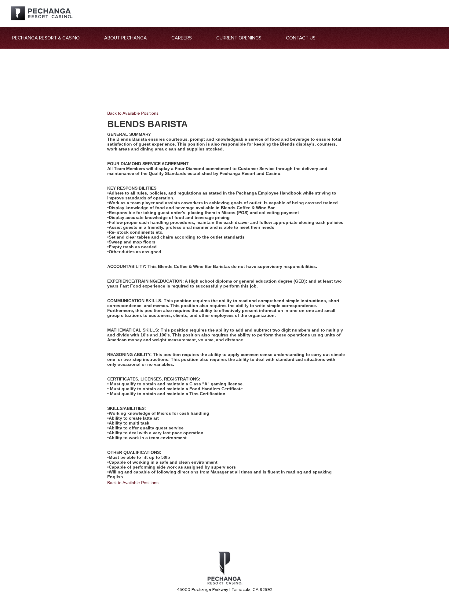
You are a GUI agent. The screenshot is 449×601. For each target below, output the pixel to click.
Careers (181, 38)
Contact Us (301, 38)
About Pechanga (125, 38)
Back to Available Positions (133, 113)
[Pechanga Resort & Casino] (224, 584)
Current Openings (238, 38)
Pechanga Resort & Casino (46, 38)
